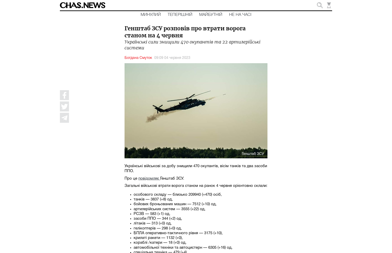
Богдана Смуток (138, 58)
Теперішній (180, 15)
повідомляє (149, 178)
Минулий (151, 15)
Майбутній (210, 15)
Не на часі (240, 15)
